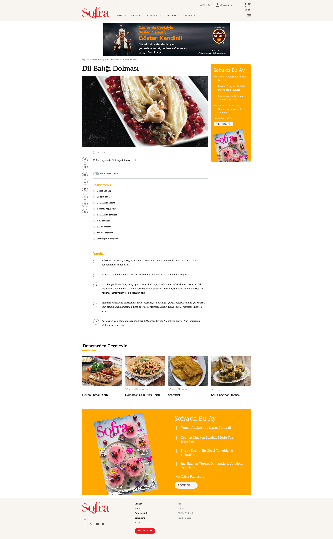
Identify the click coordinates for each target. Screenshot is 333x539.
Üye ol (230, 5)
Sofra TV (139, 522)
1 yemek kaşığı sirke (106, 209)
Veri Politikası (184, 518)
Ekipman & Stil (142, 513)
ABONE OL (221, 124)
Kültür (138, 508)
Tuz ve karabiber (105, 233)
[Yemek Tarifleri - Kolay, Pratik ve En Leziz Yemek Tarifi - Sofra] (95, 13)
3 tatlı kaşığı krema (106, 203)
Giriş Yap (223, 5)
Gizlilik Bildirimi (185, 513)
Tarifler (138, 504)
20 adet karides (104, 197)
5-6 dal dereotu (104, 227)
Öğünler (85, 60)
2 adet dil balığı (104, 191)
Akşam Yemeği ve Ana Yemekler (105, 60)
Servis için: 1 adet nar (107, 239)
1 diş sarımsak (104, 221)
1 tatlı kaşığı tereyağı (107, 215)
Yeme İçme (140, 518)
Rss (179, 504)
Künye (181, 508)
